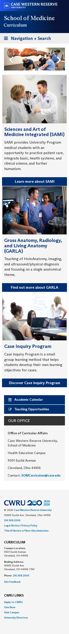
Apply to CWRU (13, 602)
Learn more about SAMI (34, 181)
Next (60, 54)
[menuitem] (34, 602)
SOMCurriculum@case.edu (41, 475)
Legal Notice (11, 525)
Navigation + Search (26, 39)
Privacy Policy (29, 525)
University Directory (16, 617)
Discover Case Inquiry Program (34, 383)
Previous (12, 54)
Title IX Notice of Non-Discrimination (26, 530)
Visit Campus (11, 612)
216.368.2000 (12, 520)
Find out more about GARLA (34, 287)
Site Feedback (12, 581)
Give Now (9, 607)
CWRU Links (14, 595)
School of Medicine (29, 18)
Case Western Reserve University (33, 510)
